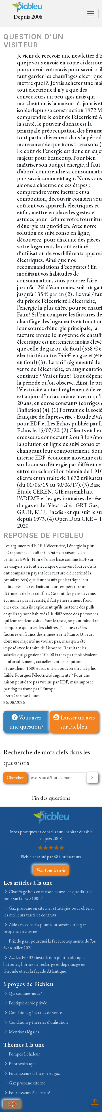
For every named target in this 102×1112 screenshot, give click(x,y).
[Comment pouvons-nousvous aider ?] (12, 1104)
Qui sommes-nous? (25, 993)
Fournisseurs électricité (29, 1093)
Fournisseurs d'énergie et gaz (34, 1073)
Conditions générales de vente (35, 1013)
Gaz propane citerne (26, 1083)
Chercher (15, 778)
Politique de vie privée (27, 1003)
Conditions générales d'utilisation (38, 1022)
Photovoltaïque (22, 1064)
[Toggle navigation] (91, 13)
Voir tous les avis (51, 870)
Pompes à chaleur (24, 1054)
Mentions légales (23, 1032)
